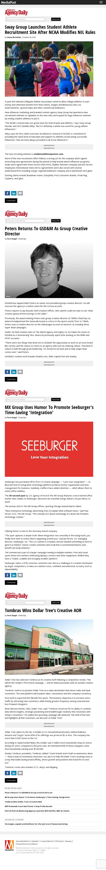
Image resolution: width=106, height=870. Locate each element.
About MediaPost (22, 841)
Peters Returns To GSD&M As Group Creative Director (29, 793)
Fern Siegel (12, 239)
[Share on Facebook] (7, 193)
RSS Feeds (59, 841)
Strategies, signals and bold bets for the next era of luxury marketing (36, 824)
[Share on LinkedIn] (13, 193)
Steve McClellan (14, 37)
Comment (11, 200)
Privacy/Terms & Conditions (27, 844)
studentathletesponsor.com (48, 154)
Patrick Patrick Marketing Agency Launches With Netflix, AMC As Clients (37, 811)
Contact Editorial (46, 841)
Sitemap (68, 841)
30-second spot (17, 495)
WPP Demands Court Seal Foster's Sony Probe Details (28, 806)
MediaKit (34, 841)
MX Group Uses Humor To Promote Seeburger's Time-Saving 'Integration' (37, 797)
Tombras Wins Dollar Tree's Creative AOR (23, 802)
